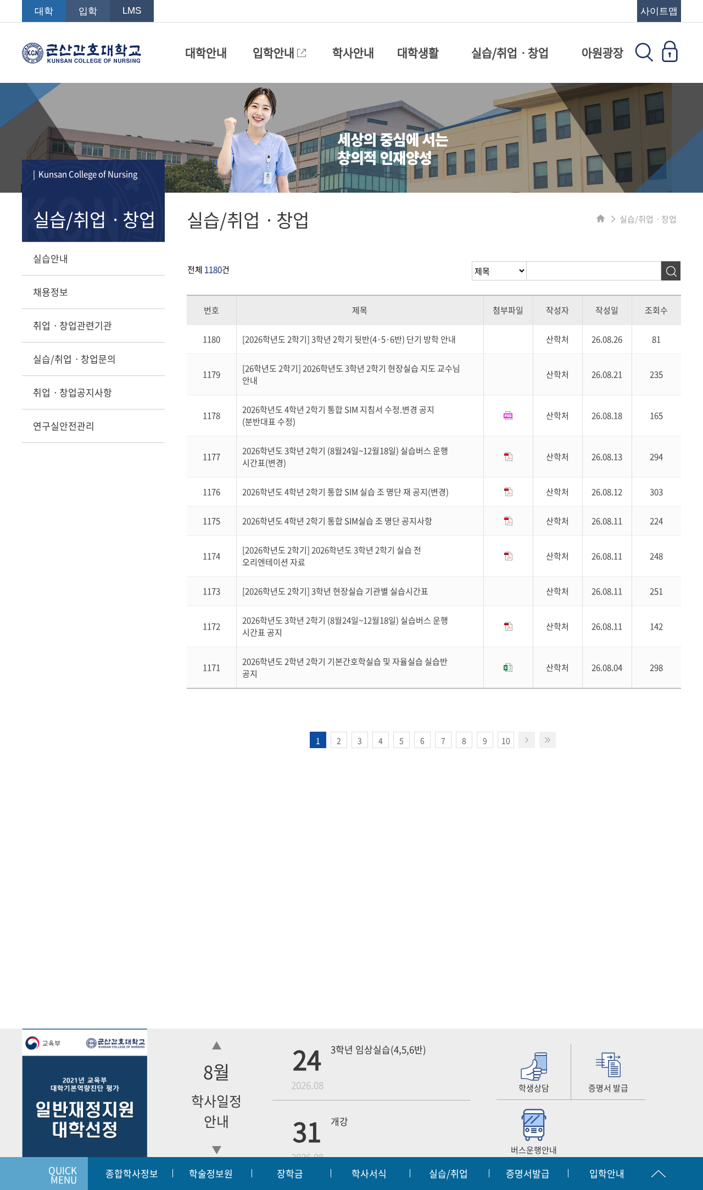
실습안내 (50, 258)
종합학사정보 (131, 1173)
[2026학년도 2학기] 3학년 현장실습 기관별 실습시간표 (335, 591)
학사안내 (353, 52)
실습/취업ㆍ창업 (510, 52)
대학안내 (206, 52)
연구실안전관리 (63, 426)
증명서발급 (528, 1173)
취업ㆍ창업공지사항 (72, 392)
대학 (44, 11)
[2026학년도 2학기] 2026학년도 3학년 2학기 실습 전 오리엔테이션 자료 (331, 556)
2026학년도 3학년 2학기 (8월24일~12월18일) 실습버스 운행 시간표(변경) (345, 457)
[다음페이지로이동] (526, 740)
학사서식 (369, 1173)
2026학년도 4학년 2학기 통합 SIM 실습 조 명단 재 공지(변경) (345, 492)
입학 (88, 11)
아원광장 (602, 52)
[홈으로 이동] (600, 219)
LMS (131, 10)
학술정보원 (211, 1173)
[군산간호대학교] (81, 58)
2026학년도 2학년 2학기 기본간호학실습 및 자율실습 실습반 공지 (345, 667)
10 (505, 740)
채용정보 (50, 292)
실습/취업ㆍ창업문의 (74, 359)
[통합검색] (644, 58)
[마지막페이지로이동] (547, 740)
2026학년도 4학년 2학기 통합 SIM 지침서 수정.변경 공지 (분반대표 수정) (338, 415)
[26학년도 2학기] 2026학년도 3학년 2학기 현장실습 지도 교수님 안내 (351, 374)
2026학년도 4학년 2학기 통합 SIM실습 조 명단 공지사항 (337, 521)
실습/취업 (448, 1173)
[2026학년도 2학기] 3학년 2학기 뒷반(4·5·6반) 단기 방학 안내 (349, 339)
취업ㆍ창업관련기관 (72, 325)
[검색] (670, 270)
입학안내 (275, 52)
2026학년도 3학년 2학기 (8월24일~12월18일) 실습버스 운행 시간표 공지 (345, 626)
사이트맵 (659, 11)
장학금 (290, 1173)
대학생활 (418, 52)
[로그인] (669, 58)
